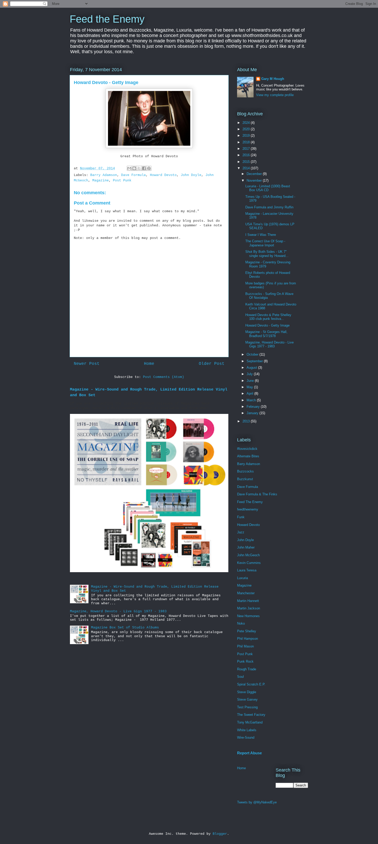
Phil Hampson (247, 639)
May (250, 387)
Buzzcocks (245, 471)
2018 (246, 142)
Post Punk (122, 180)
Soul (240, 677)
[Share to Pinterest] (148, 168)
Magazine (100, 180)
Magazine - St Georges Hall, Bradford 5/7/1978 (266, 334)
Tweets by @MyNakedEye (257, 802)
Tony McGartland (250, 722)
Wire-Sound (245, 737)
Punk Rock (245, 661)
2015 (246, 162)
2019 (246, 135)
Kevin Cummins (249, 563)
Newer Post (87, 363)
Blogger (220, 834)
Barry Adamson (103, 175)
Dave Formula (133, 175)
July (250, 374)
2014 (246, 168)
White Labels (246, 730)
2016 (246, 155)
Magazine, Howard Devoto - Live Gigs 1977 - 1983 (118, 611)
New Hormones (248, 616)
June (251, 381)
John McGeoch (248, 555)
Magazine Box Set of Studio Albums (125, 627)
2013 (246, 421)
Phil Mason (245, 646)
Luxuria (242, 578)
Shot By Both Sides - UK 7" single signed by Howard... (267, 254)
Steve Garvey (247, 699)
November (255, 180)
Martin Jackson (248, 608)
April (250, 393)
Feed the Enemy (107, 19)
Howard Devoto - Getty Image (267, 325)
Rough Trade (246, 669)
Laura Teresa (246, 570)
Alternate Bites (248, 456)
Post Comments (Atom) (163, 377)
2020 (246, 129)
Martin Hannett (248, 601)
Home (149, 363)
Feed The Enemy (250, 502)
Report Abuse (249, 753)
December (255, 174)
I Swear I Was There (260, 235)
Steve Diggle (246, 692)
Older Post (211, 363)
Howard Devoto (163, 175)
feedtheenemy (247, 509)
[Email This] (129, 168)
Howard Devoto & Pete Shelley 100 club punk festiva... (268, 317)
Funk (241, 517)
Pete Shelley (246, 631)
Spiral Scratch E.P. (251, 684)
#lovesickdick (247, 449)
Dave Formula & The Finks (257, 494)
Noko (241, 623)
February (254, 407)
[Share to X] (139, 168)
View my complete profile (275, 95)
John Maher (246, 547)
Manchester (246, 593)
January (253, 413)
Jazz (240, 532)
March (252, 400)
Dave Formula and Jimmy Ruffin (269, 207)
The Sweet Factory (251, 715)
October (253, 354)
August (252, 367)
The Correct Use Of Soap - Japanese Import (265, 243)
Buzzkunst (245, 479)
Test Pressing (247, 707)
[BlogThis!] (134, 168)
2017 (246, 149)
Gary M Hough (272, 79)
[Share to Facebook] (144, 168)
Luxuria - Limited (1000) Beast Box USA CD (267, 188)
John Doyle (191, 175)
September (255, 361)
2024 (246, 123)
